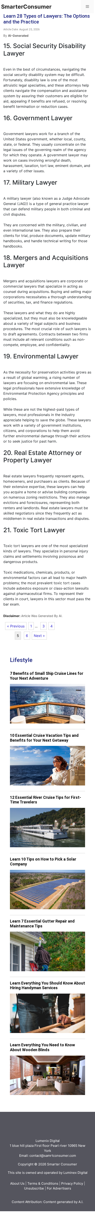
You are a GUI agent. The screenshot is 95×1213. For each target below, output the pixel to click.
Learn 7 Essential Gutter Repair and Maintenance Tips (42, 923)
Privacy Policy (72, 1183)
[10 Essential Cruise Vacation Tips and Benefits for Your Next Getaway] (47, 765)
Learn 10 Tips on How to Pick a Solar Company (43, 861)
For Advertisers (59, 1188)
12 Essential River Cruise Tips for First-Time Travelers (45, 800)
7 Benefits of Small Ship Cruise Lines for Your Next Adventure (46, 676)
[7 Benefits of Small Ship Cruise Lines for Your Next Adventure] (47, 704)
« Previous (16, 626)
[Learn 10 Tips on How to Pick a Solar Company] (47, 889)
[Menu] (87, 6)
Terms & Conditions (42, 1183)
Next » (39, 635)
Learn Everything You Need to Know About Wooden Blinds (42, 1047)
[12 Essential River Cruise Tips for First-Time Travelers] (47, 827)
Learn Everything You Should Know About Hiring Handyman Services (47, 985)
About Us (17, 1183)
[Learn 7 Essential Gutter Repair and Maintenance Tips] (47, 951)
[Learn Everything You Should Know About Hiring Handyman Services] (47, 1013)
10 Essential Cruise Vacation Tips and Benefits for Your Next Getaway (44, 738)
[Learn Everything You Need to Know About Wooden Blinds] (47, 1075)
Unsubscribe (34, 1188)
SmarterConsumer (26, 6)
